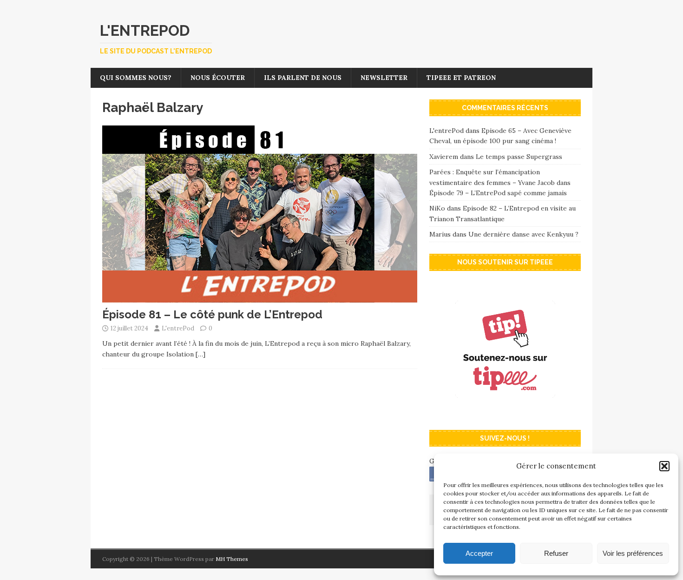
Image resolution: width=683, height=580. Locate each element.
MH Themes (232, 558)
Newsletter (384, 77)
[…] (200, 354)
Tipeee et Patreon (461, 77)
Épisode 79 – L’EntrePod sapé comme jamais (498, 193)
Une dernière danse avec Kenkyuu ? (523, 234)
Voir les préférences (633, 553)
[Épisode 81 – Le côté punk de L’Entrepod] (259, 297)
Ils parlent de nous (303, 77)
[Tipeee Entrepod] (505, 413)
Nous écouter (217, 77)
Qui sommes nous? (135, 77)
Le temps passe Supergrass (519, 156)
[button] (664, 466)
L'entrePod (178, 328)
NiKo (437, 208)
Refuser (556, 553)
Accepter (479, 553)
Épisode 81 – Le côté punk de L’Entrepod (212, 314)
